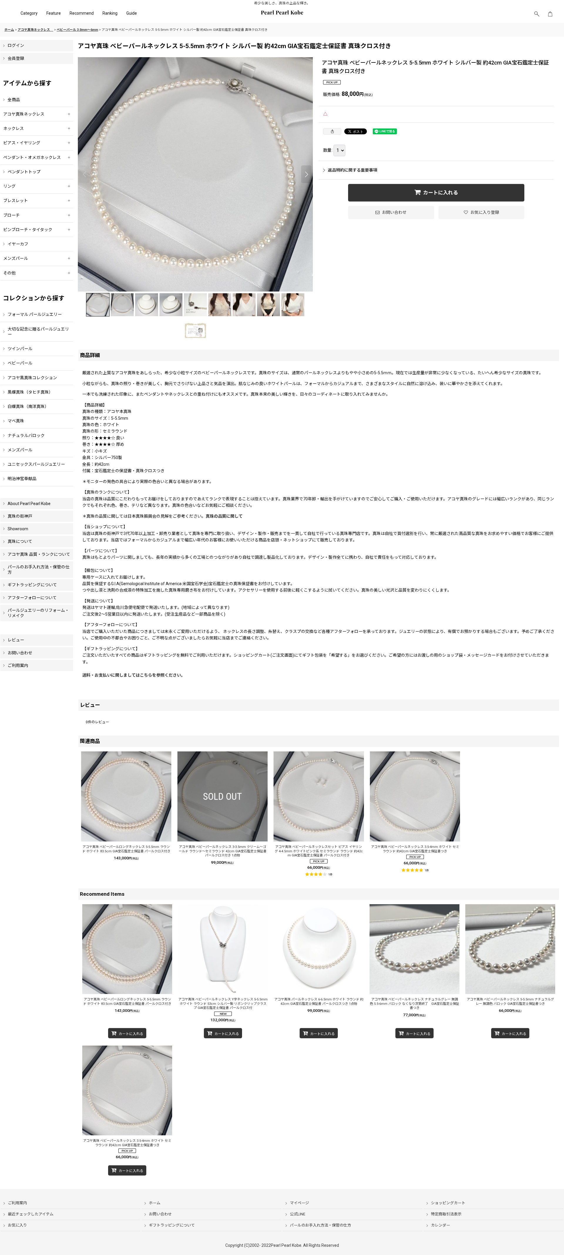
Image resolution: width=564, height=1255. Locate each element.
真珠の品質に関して (226, 516)
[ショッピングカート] (550, 14)
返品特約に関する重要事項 (352, 170)
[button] (536, 14)
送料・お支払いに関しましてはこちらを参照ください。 (133, 675)
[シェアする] (332, 131)
